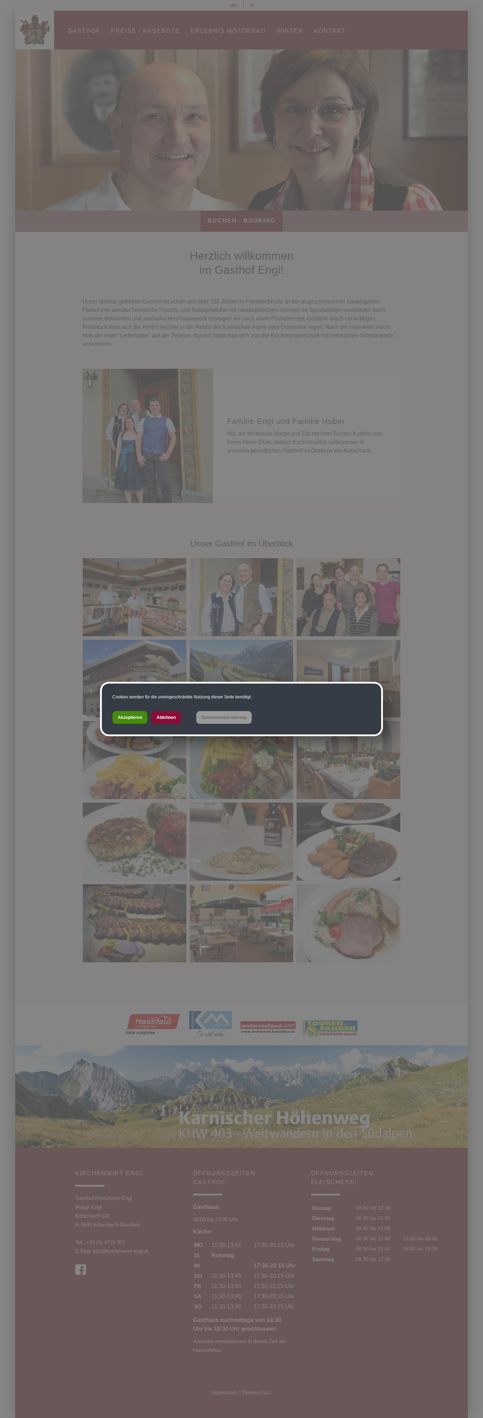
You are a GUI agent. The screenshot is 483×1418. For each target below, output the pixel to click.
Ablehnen (166, 717)
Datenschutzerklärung (224, 717)
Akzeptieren (130, 717)
